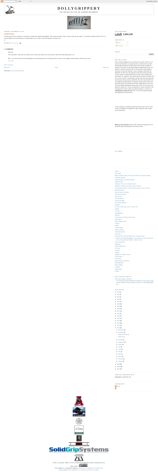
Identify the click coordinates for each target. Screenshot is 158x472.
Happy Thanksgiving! (123, 334)
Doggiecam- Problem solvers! (123, 254)
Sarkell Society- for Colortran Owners (125, 179)
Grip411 (117, 209)
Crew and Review (119, 198)
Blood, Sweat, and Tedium (122, 192)
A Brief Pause (121, 336)
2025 (118, 294)
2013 (118, 320)
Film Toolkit (118, 173)
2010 (118, 328)
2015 (118, 316)
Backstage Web (119, 263)
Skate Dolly (118, 258)
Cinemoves (118, 234)
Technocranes (118, 256)
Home (56, 67)
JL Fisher (117, 211)
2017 (118, 311)
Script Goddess (119, 227)
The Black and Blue (120, 177)
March (120, 356)
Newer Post (7, 67)
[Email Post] (20, 43)
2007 (118, 369)
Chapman (117, 204)
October (120, 339)
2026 (118, 292)
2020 (118, 304)
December (121, 330)
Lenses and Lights (120, 200)
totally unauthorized (120, 246)
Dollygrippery (79, 8)
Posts (119, 42)
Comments (120, 45)
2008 (118, 366)
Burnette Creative (119, 190)
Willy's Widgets (119, 265)
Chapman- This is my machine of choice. (126, 184)
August (120, 344)
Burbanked (118, 244)
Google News (118, 269)
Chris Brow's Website (120, 202)
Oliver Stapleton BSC (120, 221)
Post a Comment (8, 65)
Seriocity (117, 250)
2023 (118, 299)
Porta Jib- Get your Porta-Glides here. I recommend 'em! (130, 236)
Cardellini (117, 267)
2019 (118, 306)
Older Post (106, 67)
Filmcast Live (118, 196)
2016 (118, 313)
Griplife (117, 225)
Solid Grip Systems (120, 232)
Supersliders (118, 219)
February (120, 359)
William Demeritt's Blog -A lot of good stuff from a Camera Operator (133, 175)
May (119, 351)
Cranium (117, 223)
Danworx (117, 215)
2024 (118, 297)
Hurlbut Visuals (119, 181)
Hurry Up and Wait (120, 242)
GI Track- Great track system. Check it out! (126, 206)
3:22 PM (10, 61)
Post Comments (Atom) (17, 70)
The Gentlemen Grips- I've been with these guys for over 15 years (132, 188)
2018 (118, 308)
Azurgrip (117, 386)
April (119, 354)
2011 (118, 325)
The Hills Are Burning (120, 194)
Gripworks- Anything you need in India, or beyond (128, 186)
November (121, 332)
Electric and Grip (119, 229)
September (121, 342)
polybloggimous (119, 213)
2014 (118, 318)
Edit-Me (117, 271)
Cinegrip (117, 252)
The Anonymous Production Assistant (125, 217)
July (119, 347)
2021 (118, 301)
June (119, 349)
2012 (118, 323)
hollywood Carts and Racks (122, 260)
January (120, 361)
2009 (118, 364)
